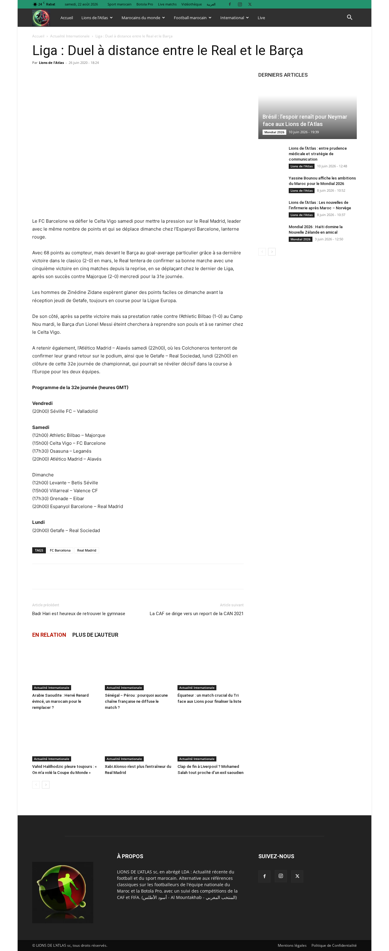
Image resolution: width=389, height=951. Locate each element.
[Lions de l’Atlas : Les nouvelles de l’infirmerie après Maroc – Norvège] (270, 208)
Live (261, 17)
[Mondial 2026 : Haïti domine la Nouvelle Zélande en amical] (270, 233)
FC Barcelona (60, 550)
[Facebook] (229, 4)
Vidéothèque (191, 4)
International (232, 17)
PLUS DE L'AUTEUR (95, 635)
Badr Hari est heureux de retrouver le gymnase (78, 613)
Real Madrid (86, 550)
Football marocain (190, 17)
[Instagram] (239, 4)
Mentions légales (292, 945)
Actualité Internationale (70, 36)
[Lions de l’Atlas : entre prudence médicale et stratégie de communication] (270, 154)
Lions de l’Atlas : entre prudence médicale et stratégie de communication (318, 154)
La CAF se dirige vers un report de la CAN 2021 (197, 613)
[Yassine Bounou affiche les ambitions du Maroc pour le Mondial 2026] (270, 184)
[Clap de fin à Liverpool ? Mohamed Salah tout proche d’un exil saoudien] (210, 738)
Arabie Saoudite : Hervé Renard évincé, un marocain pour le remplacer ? (60, 701)
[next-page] (46, 785)
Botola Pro (144, 4)
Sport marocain (120, 4)
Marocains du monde (141, 17)
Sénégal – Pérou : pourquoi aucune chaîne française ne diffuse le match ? (136, 701)
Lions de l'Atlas (51, 62)
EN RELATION (49, 635)
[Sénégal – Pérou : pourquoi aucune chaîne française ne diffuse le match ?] (138, 667)
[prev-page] (36, 785)
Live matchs (167, 4)
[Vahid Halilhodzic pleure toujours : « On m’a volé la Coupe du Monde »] (65, 738)
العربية (211, 4)
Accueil (66, 17)
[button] (349, 18)
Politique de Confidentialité (334, 945)
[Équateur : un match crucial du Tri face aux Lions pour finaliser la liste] (210, 667)
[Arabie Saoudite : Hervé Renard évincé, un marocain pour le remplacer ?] (65, 667)
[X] (249, 4)
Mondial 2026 (274, 132)
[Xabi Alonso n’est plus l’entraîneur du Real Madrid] (138, 738)
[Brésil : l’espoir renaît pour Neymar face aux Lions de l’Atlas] (307, 112)
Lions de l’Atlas (94, 17)
